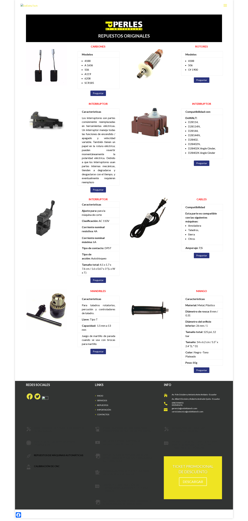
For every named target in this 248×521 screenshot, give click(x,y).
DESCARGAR (193, 482)
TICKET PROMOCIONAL (192, 466)
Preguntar (98, 93)
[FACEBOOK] (29, 398)
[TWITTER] (37, 398)
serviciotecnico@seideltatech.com (187, 411)
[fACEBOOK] (48, 398)
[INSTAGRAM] (44, 398)
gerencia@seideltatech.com (184, 408)
